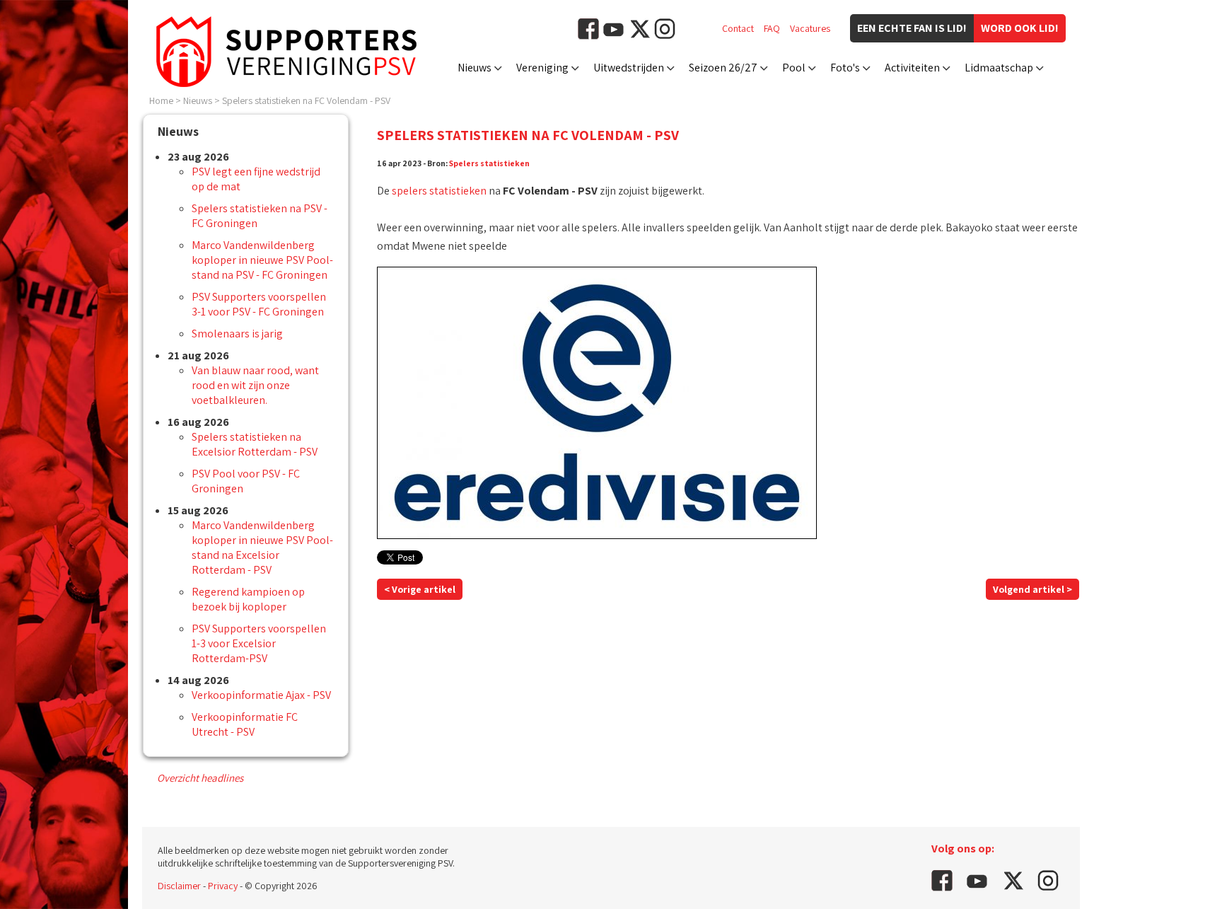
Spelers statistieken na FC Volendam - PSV (306, 100)
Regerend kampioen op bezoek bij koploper (248, 599)
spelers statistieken (439, 190)
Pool (793, 67)
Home (161, 100)
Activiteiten (912, 67)
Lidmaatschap (999, 67)
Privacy (223, 885)
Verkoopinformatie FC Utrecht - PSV (245, 724)
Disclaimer (179, 885)
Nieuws (474, 67)
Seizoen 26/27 (723, 67)
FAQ (772, 28)
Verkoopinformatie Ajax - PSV (261, 695)
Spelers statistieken (489, 163)
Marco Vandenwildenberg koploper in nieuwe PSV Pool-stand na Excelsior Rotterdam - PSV (262, 547)
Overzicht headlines (200, 777)
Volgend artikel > (1032, 589)
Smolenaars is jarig (237, 333)
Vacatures (810, 28)
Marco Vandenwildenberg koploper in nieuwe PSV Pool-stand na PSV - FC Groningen (262, 260)
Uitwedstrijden (628, 67)
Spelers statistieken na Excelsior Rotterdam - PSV (255, 444)
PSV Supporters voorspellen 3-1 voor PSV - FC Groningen (259, 304)
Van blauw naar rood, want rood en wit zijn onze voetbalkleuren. (255, 385)
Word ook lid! (1020, 28)
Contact (738, 28)
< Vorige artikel (419, 589)
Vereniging (542, 67)
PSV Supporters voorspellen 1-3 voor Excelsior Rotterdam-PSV (259, 643)
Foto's (845, 67)
